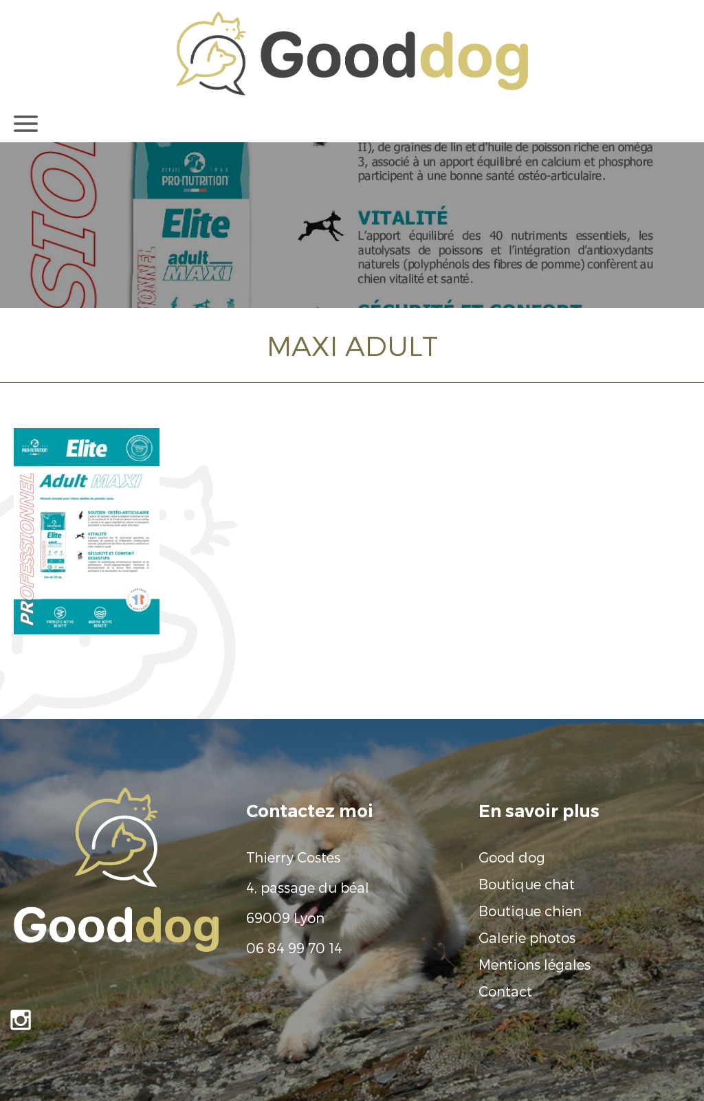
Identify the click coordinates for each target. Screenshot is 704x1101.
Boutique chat (526, 884)
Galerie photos (526, 937)
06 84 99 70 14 (294, 947)
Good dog (511, 857)
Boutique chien (530, 910)
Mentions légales (534, 964)
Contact (505, 991)
